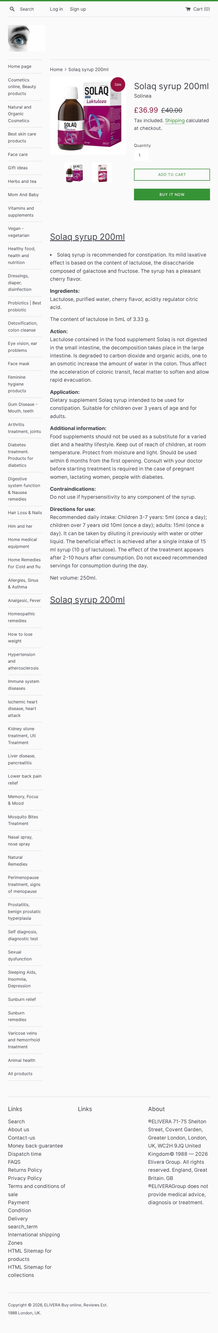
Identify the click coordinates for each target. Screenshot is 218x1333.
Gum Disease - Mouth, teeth (22, 408)
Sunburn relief (22, 999)
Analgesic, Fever (24, 600)
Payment (18, 1202)
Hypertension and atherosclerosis (23, 661)
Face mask (19, 363)
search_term (23, 1227)
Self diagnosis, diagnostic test (23, 935)
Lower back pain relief (24, 779)
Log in (56, 9)
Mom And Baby (23, 194)
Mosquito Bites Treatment (23, 820)
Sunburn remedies (17, 1016)
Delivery (18, 1219)
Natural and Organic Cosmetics (19, 113)
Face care (18, 154)
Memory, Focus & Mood (23, 800)
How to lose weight (20, 638)
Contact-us (21, 1138)
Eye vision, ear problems (22, 347)
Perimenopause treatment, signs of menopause (24, 884)
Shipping (175, 120)
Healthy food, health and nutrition (21, 255)
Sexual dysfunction (20, 955)
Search (16, 1122)
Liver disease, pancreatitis (21, 759)
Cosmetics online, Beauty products (22, 86)
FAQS (14, 1162)
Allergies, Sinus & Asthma (23, 583)
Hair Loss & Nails (25, 512)
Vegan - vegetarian (18, 232)
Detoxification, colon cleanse (22, 326)
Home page (19, 66)
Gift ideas (18, 167)
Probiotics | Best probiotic (24, 306)
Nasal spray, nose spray (20, 840)
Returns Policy (25, 1170)
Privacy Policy (25, 1178)
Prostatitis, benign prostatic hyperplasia (24, 911)
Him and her (20, 526)
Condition (19, 1210)
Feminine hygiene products (17, 383)
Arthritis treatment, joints (24, 428)
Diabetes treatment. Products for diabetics (20, 455)
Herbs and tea (22, 181)
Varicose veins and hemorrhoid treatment (24, 1039)
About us (18, 1129)
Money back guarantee (35, 1146)
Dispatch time (24, 1154)
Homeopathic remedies (21, 617)
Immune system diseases (23, 685)
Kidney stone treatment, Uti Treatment (22, 735)
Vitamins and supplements (21, 211)
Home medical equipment (22, 543)
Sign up (78, 9)
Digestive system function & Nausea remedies (24, 489)
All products (20, 1073)
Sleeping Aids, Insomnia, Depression (22, 978)
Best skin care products (22, 137)
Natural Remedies (17, 861)
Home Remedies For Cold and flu (24, 563)
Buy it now (172, 194)
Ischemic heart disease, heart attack (22, 708)
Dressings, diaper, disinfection (19, 282)
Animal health (21, 1060)
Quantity (142, 145)
